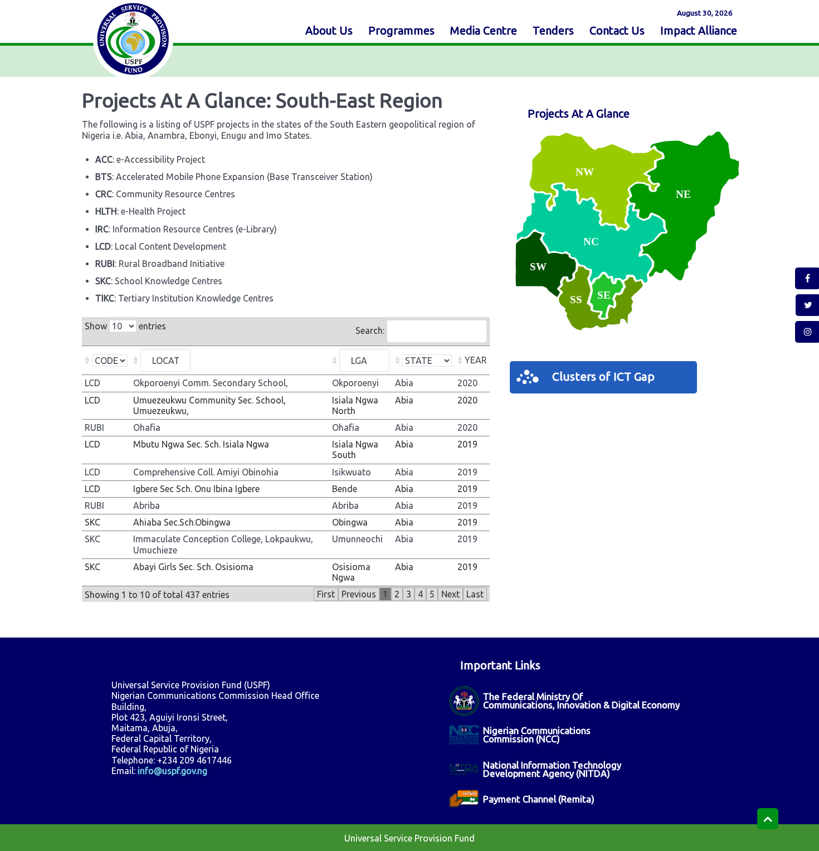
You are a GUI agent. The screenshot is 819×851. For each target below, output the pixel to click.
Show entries (125, 326)
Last (475, 594)
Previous (359, 594)
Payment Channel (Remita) (538, 799)
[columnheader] (106, 360)
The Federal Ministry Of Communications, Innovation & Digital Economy (581, 700)
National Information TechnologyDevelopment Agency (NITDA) (552, 769)
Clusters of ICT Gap (603, 376)
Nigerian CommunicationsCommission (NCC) (537, 734)
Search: (371, 330)
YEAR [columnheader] (476, 360)
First (326, 594)
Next (450, 594)
